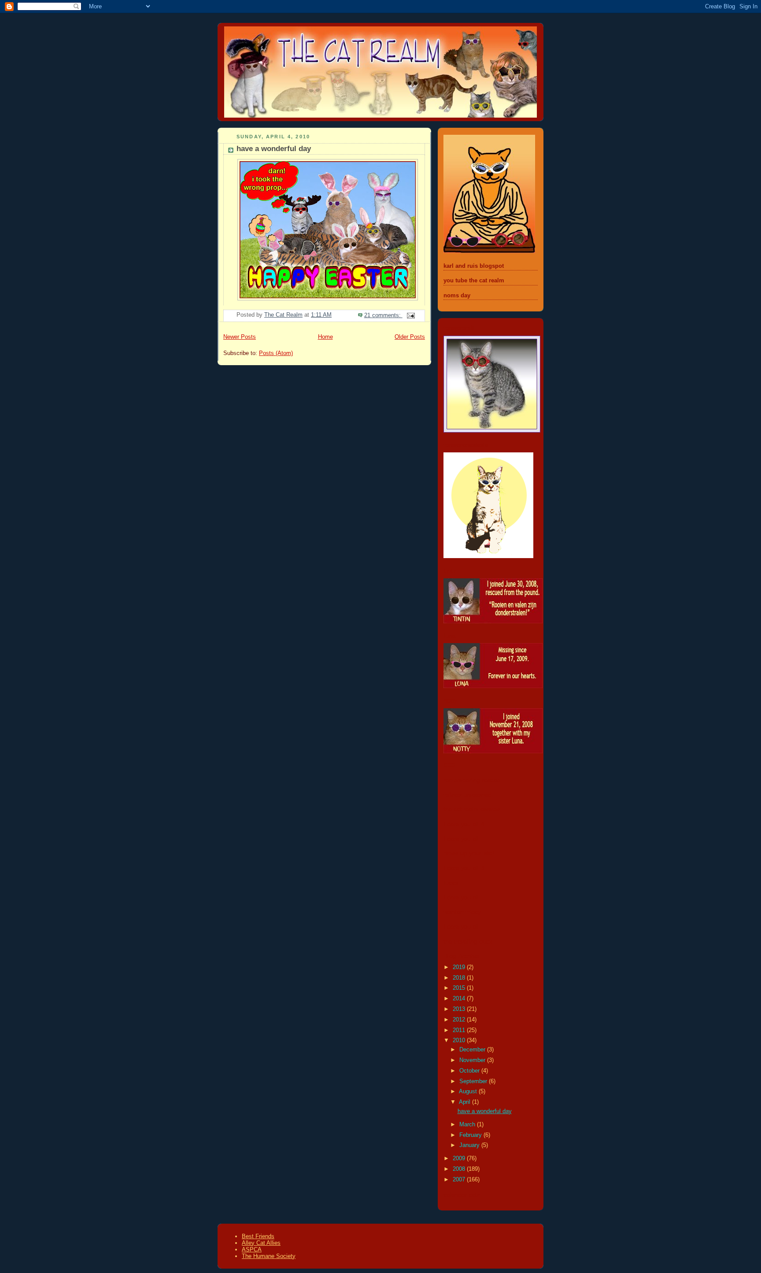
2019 (460, 967)
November (473, 1060)
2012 (460, 1020)
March (468, 1124)
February (471, 1135)
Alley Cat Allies (261, 1243)
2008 (460, 1169)
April (465, 1102)
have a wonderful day (273, 148)
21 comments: (383, 315)
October (470, 1071)
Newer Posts (239, 337)
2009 (460, 1158)
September (474, 1081)
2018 (460, 978)
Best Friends (258, 1236)
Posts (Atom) (276, 353)
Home (325, 337)
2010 (460, 1040)
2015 (460, 988)
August (469, 1091)
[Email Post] (410, 315)
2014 (460, 998)
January (470, 1145)
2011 (460, 1030)
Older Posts (410, 337)
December (473, 1050)
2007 (460, 1180)
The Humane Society (269, 1256)
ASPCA (252, 1249)
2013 (460, 1009)
